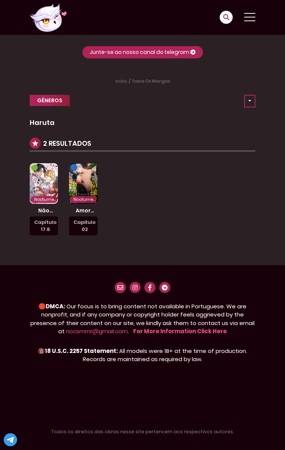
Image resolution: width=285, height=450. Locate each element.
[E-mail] (120, 287)
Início (121, 81)
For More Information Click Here (180, 331)
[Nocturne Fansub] (48, 17)
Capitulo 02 (84, 226)
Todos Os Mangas (151, 81)
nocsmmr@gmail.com (97, 331)
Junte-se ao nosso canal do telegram (140, 52)
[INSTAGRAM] (135, 287)
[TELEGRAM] (164, 287)
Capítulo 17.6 (45, 226)
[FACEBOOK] (149, 287)
